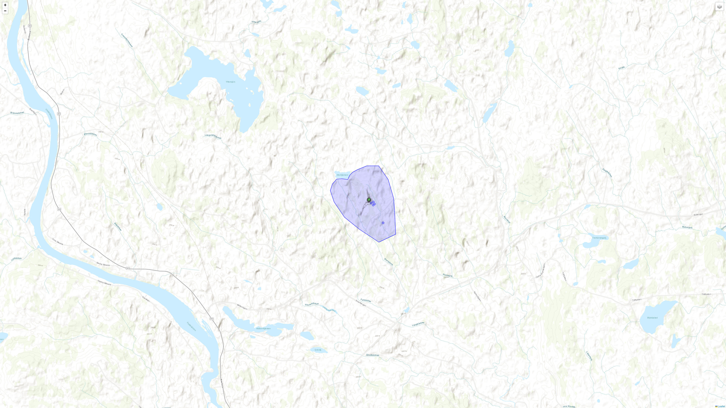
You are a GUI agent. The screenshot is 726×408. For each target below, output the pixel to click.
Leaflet (721, 406)
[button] (369, 200)
